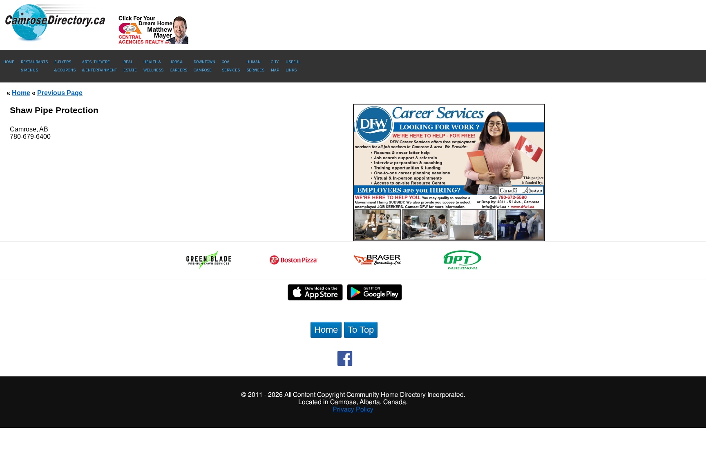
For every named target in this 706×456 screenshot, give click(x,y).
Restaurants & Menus (34, 66)
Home (8, 62)
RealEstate (130, 66)
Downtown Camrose (204, 66)
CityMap (275, 66)
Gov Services (231, 66)
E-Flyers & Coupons (65, 66)
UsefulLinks (293, 66)
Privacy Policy (353, 409)
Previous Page (60, 92)
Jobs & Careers (178, 66)
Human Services (255, 66)
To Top (361, 330)
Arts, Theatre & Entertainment (99, 66)
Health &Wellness (153, 66)
